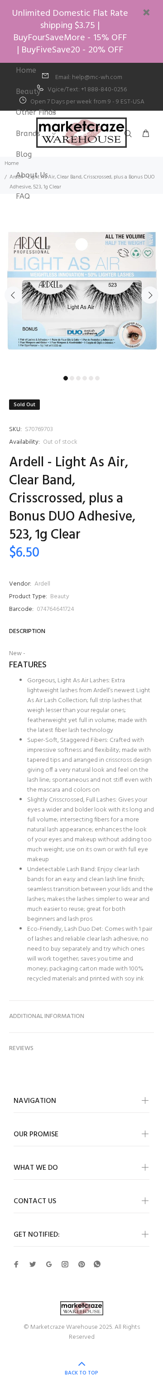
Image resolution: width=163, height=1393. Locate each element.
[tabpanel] (81, 290)
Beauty (59, 596)
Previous (13, 295)
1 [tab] (65, 378)
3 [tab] (78, 378)
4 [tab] (84, 378)
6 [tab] (97, 378)
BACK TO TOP (81, 1373)
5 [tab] (91, 378)
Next (149, 295)
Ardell (42, 584)
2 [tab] (72, 378)
